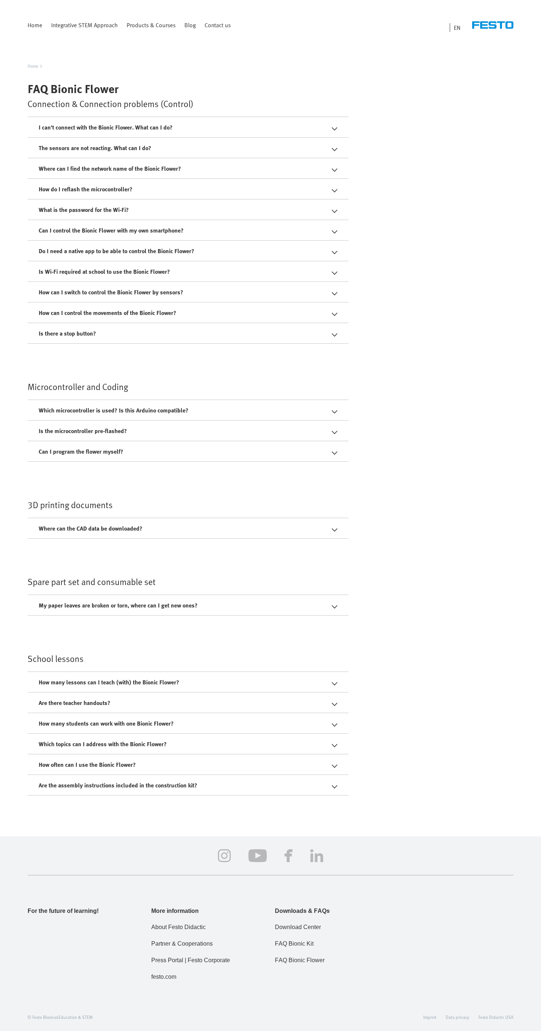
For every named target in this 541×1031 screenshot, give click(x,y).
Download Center (298, 927)
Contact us (218, 25)
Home (35, 25)
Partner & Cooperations (182, 943)
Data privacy (457, 1017)
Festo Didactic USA (495, 1017)
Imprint (429, 1017)
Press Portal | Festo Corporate (190, 960)
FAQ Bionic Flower (300, 960)
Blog (190, 25)
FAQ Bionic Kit (294, 943)
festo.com (163, 977)
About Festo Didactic (178, 927)
